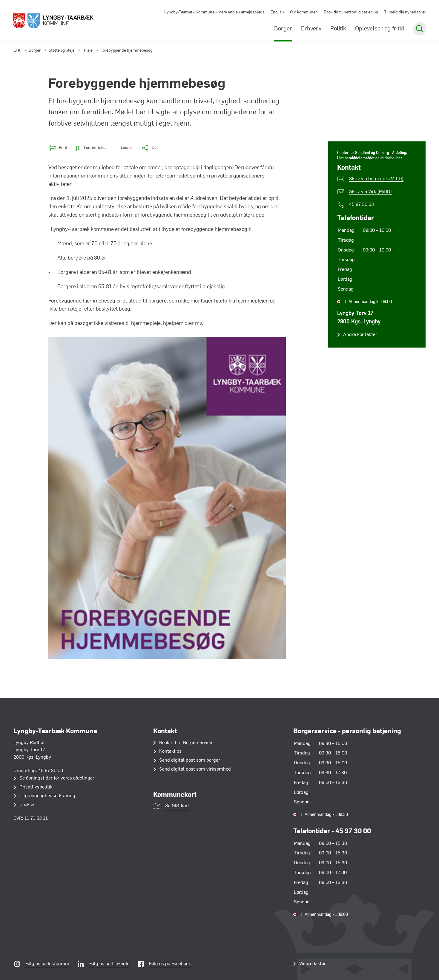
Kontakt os (170, 751)
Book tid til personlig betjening (351, 12)
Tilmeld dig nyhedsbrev (405, 12)
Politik (338, 29)
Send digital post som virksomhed (195, 769)
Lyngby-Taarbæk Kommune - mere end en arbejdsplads (214, 12)
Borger (283, 29)
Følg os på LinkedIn (109, 964)
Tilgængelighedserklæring (47, 796)
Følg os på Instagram (47, 964)
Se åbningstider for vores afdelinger (56, 778)
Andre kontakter (360, 334)
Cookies (27, 804)
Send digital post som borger (189, 760)
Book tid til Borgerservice (185, 742)
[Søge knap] (419, 29)
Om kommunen (304, 12)
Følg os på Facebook (170, 964)
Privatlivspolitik (36, 787)
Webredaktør (312, 964)
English (277, 12)
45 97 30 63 (361, 204)
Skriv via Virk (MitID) (370, 191)
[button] (122, 148)
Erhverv (311, 29)
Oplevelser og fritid (379, 29)
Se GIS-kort (177, 806)
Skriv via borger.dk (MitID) (376, 179)
